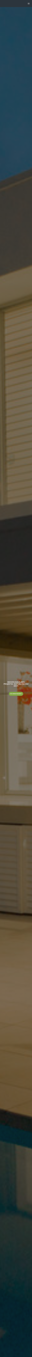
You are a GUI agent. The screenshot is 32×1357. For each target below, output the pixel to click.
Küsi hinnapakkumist (16, 693)
